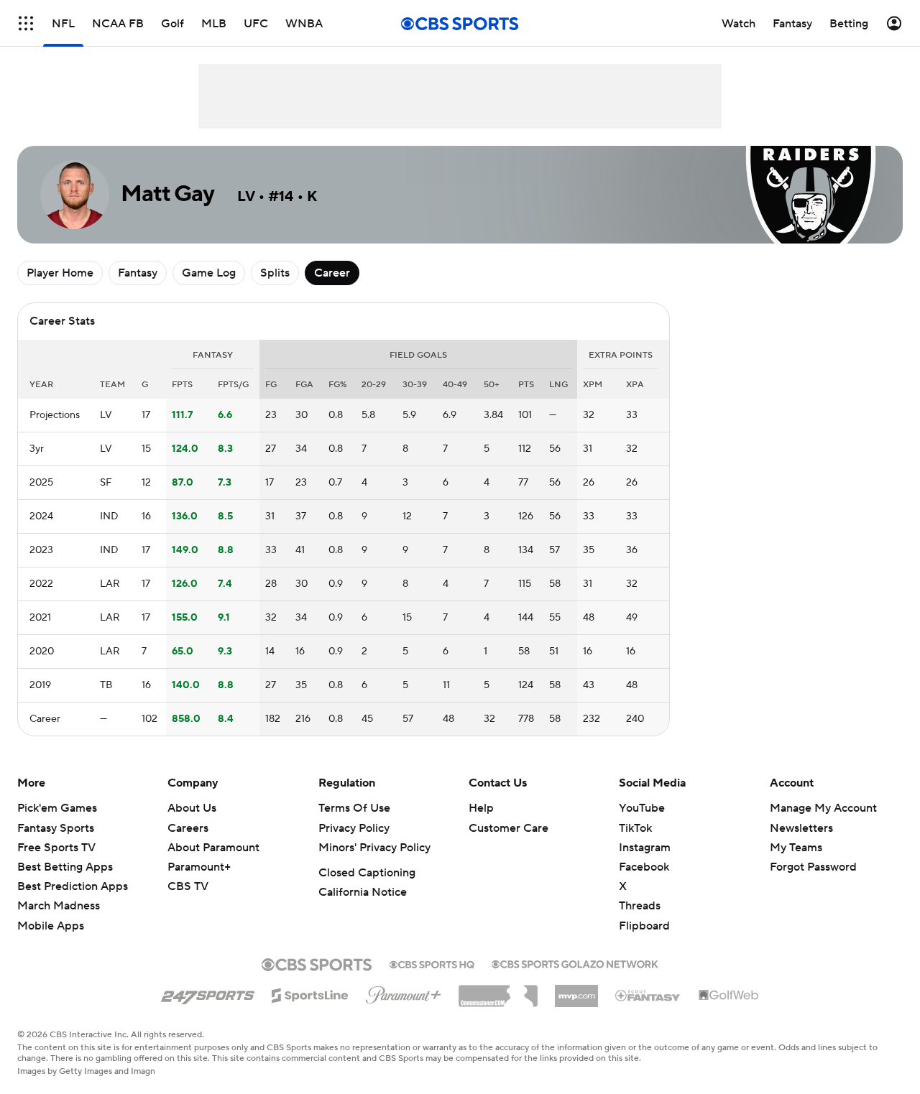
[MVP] (576, 990)
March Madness (58, 906)
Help (481, 808)
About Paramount (213, 847)
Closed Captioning (366, 873)
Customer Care (508, 828)
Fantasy (137, 273)
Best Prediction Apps (72, 886)
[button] (26, 23)
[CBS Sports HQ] (432, 963)
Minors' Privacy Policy (374, 847)
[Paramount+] (403, 992)
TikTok (635, 828)
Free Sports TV (56, 847)
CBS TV (187, 886)
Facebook (644, 867)
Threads (640, 906)
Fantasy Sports (55, 828)
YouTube (642, 808)
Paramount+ (199, 867)
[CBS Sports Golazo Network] (575, 962)
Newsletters (801, 828)
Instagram (645, 847)
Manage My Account (823, 808)
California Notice (362, 892)
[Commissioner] (498, 990)
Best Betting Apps (65, 867)
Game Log (209, 273)
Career (332, 273)
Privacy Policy (354, 828)
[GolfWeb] (729, 995)
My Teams (796, 847)
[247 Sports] (207, 993)
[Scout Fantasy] (648, 995)
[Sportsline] (310, 993)
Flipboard (644, 926)
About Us (191, 808)
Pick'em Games (57, 808)
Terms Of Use (354, 808)
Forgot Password (813, 867)
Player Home (60, 273)
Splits (275, 273)
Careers (187, 828)
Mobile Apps (50, 926)
